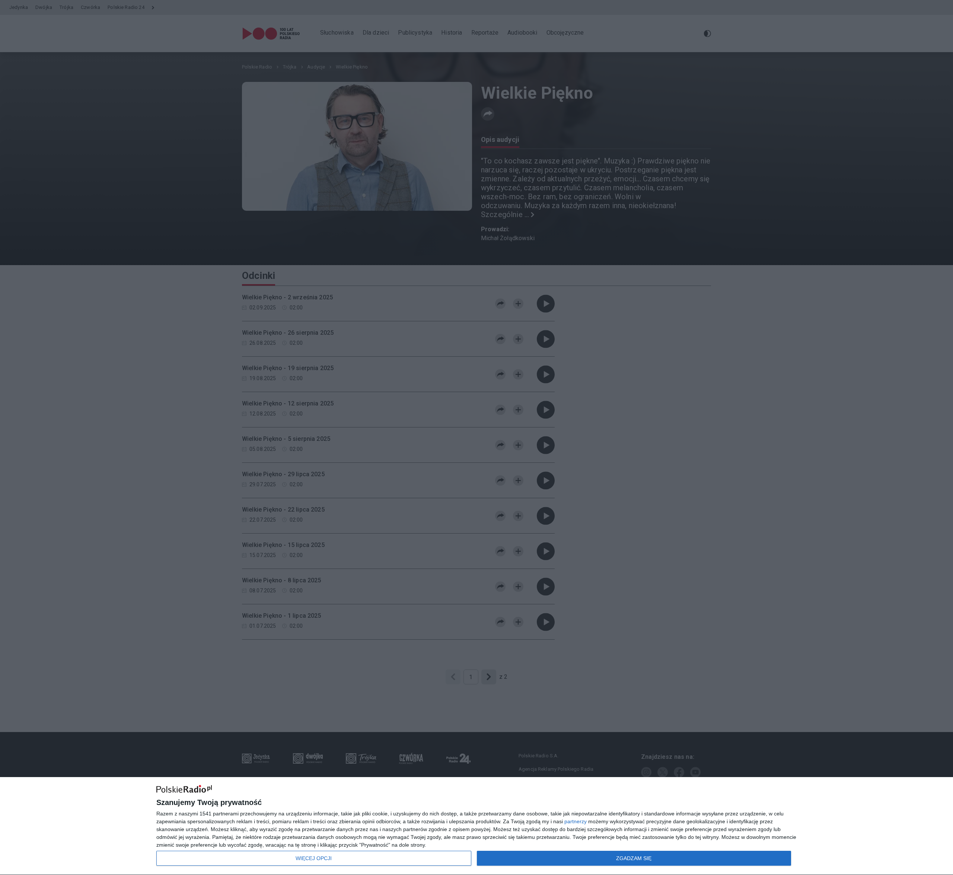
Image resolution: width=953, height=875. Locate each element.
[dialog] (476, 826)
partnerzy (575, 821)
